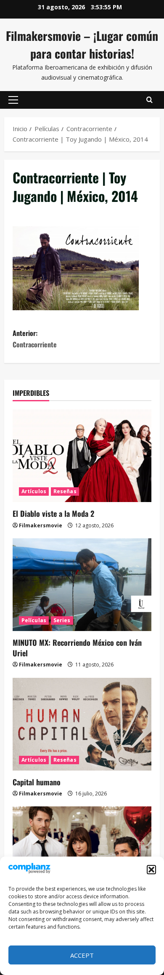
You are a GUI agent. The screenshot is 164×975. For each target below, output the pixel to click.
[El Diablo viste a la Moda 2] (82, 455)
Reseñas (65, 491)
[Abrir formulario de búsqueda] (149, 100)
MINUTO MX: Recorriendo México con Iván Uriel (77, 647)
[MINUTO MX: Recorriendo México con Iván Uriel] (82, 584)
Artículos (33, 491)
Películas (33, 620)
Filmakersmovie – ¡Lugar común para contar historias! (82, 44)
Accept (82, 955)
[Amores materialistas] (82, 852)
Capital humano (37, 781)
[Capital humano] (82, 724)
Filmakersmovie (40, 525)
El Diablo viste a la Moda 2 (53, 513)
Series (62, 620)
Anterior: (35, 338)
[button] (151, 869)
